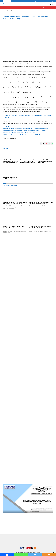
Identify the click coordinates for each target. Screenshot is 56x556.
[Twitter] (24, 548)
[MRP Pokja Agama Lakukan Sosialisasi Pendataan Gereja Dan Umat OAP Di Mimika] (10, 170)
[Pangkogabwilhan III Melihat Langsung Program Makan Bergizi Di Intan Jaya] (45, 154)
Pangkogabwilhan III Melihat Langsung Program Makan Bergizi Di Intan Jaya (20, 132)
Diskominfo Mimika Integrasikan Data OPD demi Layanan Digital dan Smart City (37, 1)
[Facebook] (21, 548)
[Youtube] (29, 548)
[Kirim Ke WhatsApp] (52, 143)
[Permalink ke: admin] (4, 21)
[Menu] (4, 4)
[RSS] (35, 548)
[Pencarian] (52, 4)
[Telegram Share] (49, 143)
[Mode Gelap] (50, 4)
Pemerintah (5, 13)
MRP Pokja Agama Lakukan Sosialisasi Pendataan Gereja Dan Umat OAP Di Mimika (22, 134)
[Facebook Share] (41, 143)
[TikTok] (32, 548)
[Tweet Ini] (44, 143)
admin (7, 21)
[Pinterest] (27, 548)
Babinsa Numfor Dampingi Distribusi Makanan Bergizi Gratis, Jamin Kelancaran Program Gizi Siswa (25, 128)
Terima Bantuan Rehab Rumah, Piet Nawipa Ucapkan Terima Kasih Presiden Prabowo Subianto (24, 130)
